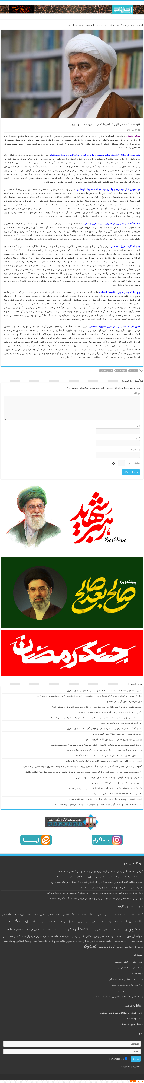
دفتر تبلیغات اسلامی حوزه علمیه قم (126, 979)
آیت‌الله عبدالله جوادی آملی (28, 915)
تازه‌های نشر (77, 929)
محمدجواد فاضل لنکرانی (94, 941)
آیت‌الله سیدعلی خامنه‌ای (79, 914)
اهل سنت (125, 930)
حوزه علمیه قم (124, 936)
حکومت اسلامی (108, 936)
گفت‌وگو (90, 946)
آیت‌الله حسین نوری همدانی (109, 915)
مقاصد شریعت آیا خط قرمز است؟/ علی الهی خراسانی (117, 734)
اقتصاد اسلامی (50, 922)
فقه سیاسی (8, 936)
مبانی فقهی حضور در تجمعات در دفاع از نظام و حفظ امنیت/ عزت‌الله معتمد (107, 756)
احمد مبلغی (98, 922)
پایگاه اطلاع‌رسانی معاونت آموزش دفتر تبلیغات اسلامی (118, 996)
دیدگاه (136, 393)
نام (138, 426)
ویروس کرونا (137, 947)
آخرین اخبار (127, 25)
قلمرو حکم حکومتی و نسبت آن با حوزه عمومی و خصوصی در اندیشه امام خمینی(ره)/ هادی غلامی (96, 804)
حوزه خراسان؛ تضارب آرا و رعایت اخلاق (124, 701)
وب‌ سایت (135, 449)
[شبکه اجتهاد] (72, 10)
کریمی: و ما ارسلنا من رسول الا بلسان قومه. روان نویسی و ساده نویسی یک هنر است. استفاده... (98, 871)
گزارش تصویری (106, 947)
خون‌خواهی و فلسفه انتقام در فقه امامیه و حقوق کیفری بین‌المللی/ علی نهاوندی (104, 788)
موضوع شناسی (53, 941)
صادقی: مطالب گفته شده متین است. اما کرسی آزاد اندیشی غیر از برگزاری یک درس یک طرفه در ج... (96, 882)
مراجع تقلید (77, 941)
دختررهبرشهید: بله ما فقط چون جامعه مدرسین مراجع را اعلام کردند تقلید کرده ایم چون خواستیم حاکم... (94, 893)
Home (138, 25)
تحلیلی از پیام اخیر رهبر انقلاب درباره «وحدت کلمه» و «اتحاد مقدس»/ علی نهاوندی (103, 761)
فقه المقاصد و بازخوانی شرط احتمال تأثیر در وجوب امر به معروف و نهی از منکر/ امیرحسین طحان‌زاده (95, 718)
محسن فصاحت (112, 941)
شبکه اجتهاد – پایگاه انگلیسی (129, 962)
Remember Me (117, 1059)
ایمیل (137, 437)
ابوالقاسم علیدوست (116, 922)
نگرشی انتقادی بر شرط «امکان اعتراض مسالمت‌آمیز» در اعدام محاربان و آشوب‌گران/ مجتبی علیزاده (96, 707)
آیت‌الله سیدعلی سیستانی (51, 915)
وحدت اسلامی (23, 941)
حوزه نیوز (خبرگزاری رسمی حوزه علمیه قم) (123, 991)
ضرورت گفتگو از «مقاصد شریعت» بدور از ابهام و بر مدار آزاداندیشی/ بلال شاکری (104, 690)
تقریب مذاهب (60, 930)
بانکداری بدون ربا (95, 929)
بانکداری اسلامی (111, 930)
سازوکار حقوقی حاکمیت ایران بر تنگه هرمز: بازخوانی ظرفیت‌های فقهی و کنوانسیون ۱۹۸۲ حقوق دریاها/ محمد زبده (89, 696)
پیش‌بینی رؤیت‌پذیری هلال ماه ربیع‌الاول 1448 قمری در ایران (114, 739)
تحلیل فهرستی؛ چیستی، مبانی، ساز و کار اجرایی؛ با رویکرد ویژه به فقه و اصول (105, 799)
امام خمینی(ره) (32, 921)
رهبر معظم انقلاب (88, 936)
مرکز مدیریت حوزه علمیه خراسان (127, 985)
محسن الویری (106, 370)
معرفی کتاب (66, 941)
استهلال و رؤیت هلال (79, 922)
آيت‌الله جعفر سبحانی (132, 915)
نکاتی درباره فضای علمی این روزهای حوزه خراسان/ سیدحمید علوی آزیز (109, 712)
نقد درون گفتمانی (39, 941)
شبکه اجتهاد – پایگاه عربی (130, 968)
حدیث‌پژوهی (39, 930)
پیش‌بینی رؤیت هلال (124, 947)
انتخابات (133, 370)
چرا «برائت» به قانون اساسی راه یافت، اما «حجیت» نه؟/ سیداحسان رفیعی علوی (104, 750)
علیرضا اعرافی (41, 936)
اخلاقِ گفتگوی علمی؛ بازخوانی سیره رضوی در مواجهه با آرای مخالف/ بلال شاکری (104, 728)
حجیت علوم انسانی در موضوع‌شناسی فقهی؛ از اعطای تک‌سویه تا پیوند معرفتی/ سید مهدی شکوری (96, 745)
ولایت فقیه (9, 941)
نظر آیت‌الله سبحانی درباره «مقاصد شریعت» (121, 723)
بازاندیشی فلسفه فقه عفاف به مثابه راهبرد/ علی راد (118, 794)
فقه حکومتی (20, 936)
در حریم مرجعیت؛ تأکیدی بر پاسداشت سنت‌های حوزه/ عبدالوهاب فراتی (109, 777)
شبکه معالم (137, 973)
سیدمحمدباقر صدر (58, 936)
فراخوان (30, 936)
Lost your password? (130, 1067)
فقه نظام (139, 941)
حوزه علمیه (121, 370)
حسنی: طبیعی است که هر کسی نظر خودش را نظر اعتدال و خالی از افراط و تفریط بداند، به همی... (97, 877)
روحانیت (73, 936)
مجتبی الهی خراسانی (127, 941)
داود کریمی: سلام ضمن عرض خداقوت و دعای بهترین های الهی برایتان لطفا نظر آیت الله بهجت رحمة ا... (95, 898)
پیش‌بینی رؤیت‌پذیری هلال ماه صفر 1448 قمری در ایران (116, 783)
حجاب (49, 930)
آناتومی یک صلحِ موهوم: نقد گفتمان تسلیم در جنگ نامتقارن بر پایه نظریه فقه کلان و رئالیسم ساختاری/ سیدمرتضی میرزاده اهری (82, 766)
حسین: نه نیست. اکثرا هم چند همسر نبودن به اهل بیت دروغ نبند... (111, 887)
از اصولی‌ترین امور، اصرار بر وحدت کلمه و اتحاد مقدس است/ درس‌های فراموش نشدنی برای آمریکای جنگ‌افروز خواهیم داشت (83, 772)
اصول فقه (63, 921)
